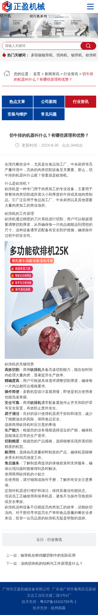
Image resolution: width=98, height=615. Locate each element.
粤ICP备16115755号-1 (58, 602)
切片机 (5, 16)
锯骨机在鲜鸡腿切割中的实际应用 (48, 555)
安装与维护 (17, 114)
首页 (37, 74)
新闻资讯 (52, 74)
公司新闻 (49, 101)
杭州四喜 (58, 608)
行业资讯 (71, 74)
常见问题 (49, 114)
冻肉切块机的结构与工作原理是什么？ (52, 563)
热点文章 (17, 101)
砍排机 (61, 175)
